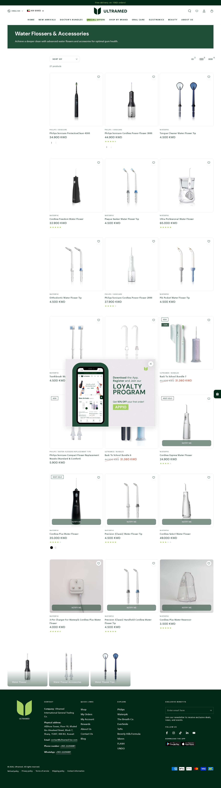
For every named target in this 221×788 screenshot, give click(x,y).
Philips (120, 709)
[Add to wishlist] (98, 76)
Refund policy (13, 771)
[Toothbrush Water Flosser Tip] (76, 343)
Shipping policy (58, 771)
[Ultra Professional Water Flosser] (186, 185)
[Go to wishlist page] (196, 11)
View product (76, 127)
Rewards (85, 724)
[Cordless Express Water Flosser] (186, 421)
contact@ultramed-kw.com (64, 739)
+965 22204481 (67, 746)
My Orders (86, 714)
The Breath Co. (125, 719)
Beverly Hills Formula (128, 734)
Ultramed (19, 766)
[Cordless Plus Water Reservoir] (186, 586)
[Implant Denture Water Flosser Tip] (131, 343)
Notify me (187, 443)
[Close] (150, 364)
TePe (120, 729)
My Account (87, 719)
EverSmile (122, 724)
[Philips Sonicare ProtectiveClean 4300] (76, 99)
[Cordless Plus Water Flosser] (76, 500)
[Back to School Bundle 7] (186, 343)
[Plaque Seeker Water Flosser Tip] (131, 185)
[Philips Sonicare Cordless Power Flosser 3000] (131, 99)
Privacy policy (27, 771)
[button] (35, 11)
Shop (83, 709)
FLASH (121, 744)
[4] (210, 59)
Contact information (75, 771)
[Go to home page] (110, 11)
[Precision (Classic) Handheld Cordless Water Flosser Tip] (131, 586)
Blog (83, 739)
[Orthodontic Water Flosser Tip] (76, 264)
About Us (86, 729)
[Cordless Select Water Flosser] (186, 500)
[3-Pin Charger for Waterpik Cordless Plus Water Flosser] (76, 586)
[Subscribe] (211, 710)
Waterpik (122, 714)
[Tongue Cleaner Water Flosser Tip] (186, 99)
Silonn (120, 739)
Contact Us (87, 734)
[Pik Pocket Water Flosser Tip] (186, 264)
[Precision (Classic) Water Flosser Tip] (131, 500)
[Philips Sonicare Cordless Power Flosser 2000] (131, 264)
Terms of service (42, 771)
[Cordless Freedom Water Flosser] (76, 185)
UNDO (121, 748)
